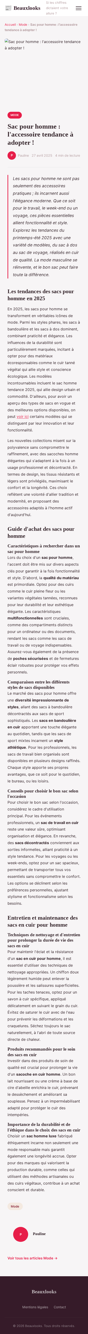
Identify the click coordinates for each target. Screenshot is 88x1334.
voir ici (23, 416)
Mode (23, 24)
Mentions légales (35, 1307)
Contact (60, 1307)
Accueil (10, 24)
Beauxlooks (22, 8)
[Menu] (78, 8)
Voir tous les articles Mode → (33, 1258)
